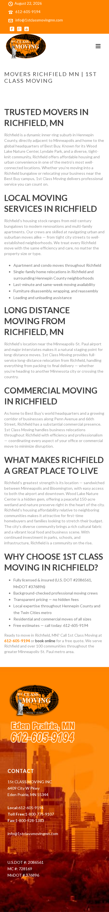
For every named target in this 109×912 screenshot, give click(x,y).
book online (45, 640)
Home (9, 92)
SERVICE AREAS (30, 92)
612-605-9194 (28, 11)
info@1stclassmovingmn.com (39, 20)
